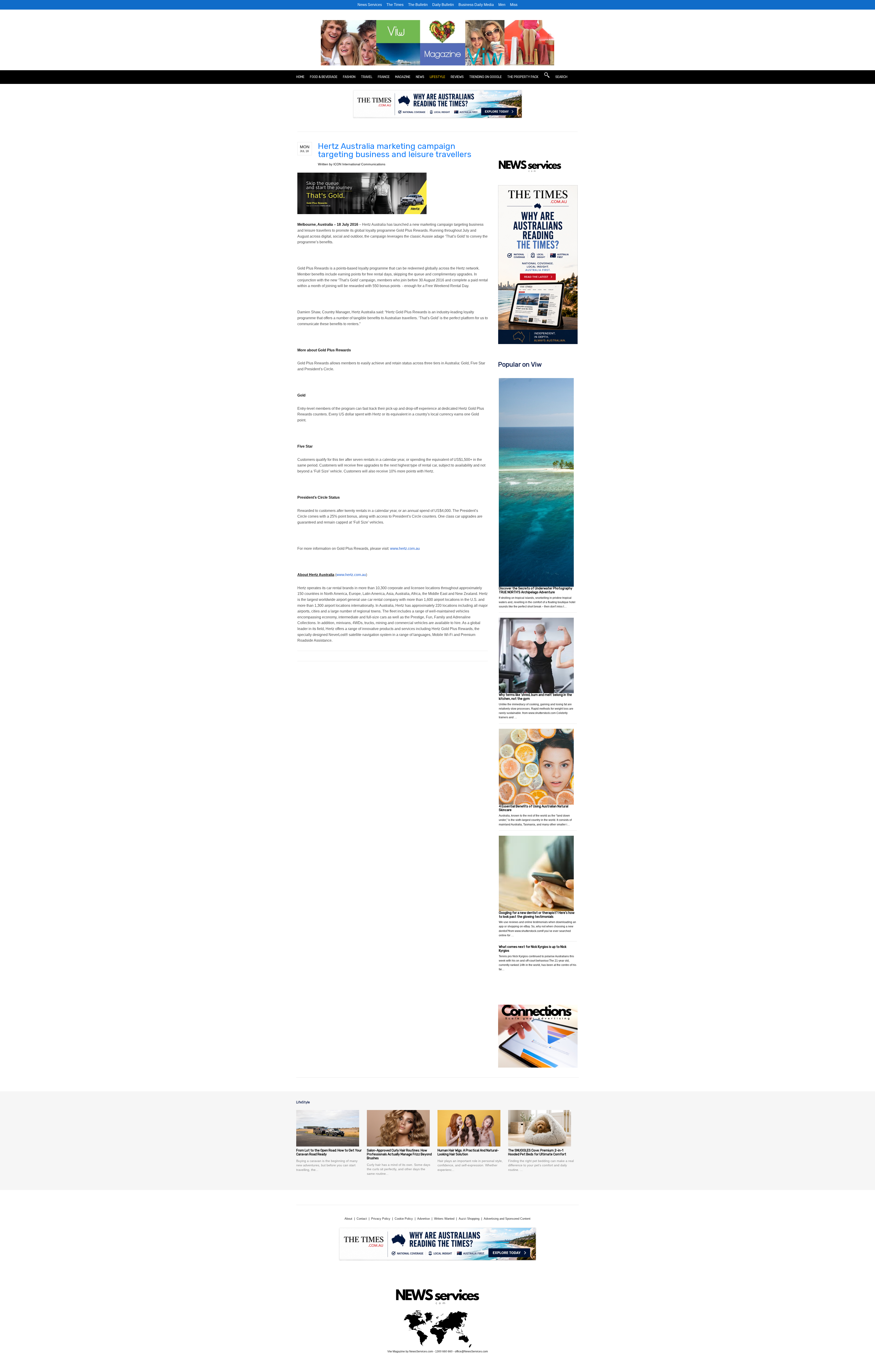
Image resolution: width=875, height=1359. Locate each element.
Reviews (457, 77)
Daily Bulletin (443, 5)
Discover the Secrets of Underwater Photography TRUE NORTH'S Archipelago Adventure (535, 590)
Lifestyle (437, 77)
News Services (370, 5)
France (384, 77)
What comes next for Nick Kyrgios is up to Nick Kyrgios (532, 949)
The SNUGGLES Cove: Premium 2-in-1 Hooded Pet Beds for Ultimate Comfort (537, 1152)
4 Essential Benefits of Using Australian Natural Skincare (533, 808)
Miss (513, 5)
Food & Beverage (323, 77)
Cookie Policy (404, 1218)
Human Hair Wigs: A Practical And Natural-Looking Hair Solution (468, 1152)
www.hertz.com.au (405, 548)
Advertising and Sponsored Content (507, 1218)
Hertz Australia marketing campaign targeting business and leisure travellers (394, 150)
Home (300, 77)
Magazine (402, 77)
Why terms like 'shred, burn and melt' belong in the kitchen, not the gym (535, 697)
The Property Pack (522, 77)
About (348, 1218)
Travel (366, 77)
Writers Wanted (444, 1218)
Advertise (423, 1218)
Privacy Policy (380, 1218)
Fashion (349, 77)
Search (561, 77)
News (420, 77)
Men (501, 5)
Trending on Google (485, 77)
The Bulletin (418, 5)
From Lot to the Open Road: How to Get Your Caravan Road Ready (329, 1152)
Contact (362, 1218)
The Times (395, 5)
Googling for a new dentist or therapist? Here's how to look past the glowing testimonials (536, 915)
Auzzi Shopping (469, 1218)
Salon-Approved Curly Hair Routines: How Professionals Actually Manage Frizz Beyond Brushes (399, 1154)
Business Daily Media (476, 5)
